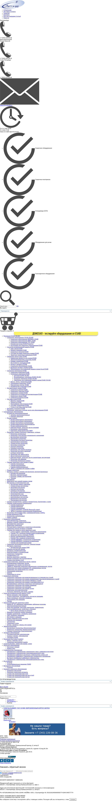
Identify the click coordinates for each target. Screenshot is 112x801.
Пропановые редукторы (18, 438)
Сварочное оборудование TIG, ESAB (22, 342)
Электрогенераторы (10, 626)
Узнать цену (7, 720)
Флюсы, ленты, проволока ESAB (21, 382)
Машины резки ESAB (17, 400)
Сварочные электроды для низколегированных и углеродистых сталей (30, 577)
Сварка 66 (10, 700)
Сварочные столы (13, 623)
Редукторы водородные (18, 434)
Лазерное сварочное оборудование (15, 669)
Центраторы (11, 621)
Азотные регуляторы (17, 489)
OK (18, 306)
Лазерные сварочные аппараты (17, 672)
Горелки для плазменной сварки (20, 542)
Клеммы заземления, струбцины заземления (21, 614)
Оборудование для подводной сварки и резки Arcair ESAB (29, 369)
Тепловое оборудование (11, 632)
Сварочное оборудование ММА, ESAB (23, 340)
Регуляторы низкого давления (20, 484)
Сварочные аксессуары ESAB (17, 356)
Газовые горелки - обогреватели (17, 636)
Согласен (72, 799)
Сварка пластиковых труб (15, 560)
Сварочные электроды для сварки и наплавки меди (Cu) (25, 582)
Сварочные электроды (11, 576)
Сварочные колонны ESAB (19, 397)
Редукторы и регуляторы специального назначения (27, 435)
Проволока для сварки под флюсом (18, 565)
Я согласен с (12, 773)
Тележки (13, 478)
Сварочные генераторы (15, 554)
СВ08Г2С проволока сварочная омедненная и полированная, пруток (29, 566)
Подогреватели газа (17, 494)
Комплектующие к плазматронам (17, 552)
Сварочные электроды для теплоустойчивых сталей (24, 580)
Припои (9, 572)
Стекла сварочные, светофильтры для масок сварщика (25, 596)
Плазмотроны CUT (13, 555)
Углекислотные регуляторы (19, 486)
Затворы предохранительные (20, 415)
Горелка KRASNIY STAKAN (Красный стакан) (25, 509)
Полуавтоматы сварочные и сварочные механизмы (24, 527)
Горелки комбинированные (19, 467)
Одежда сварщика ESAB (18, 350)
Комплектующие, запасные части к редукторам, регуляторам (30, 457)
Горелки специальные (17, 508)
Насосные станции (13, 647)
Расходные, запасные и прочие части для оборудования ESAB (27, 410)
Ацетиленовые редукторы (18, 441)
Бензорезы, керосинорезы (19, 429)
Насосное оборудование (12, 645)
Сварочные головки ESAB (19, 393)
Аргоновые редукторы (17, 445)
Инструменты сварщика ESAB (20, 363)
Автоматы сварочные (14, 546)
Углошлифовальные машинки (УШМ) (19, 664)
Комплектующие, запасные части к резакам (24, 427)
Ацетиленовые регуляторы (19, 497)
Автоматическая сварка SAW (19, 547)
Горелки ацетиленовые (17, 465)
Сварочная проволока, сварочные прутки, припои (20, 561)
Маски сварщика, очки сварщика (17, 595)
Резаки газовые (12, 418)
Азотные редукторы (16, 446)
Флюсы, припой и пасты (14, 640)
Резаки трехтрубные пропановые (21, 421)
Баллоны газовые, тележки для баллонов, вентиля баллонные (27, 471)
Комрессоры (11, 648)
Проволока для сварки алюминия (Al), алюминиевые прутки (26, 568)
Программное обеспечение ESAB (21, 404)
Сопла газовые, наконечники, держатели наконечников (28, 531)
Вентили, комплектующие (18, 475)
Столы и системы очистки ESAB (20, 407)
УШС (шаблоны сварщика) (15, 615)
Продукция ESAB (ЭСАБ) (12, 336)
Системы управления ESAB (19, 405)
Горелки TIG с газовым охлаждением (22, 538)
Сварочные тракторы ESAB (19, 391)
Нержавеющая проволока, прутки (18, 563)
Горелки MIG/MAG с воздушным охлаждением (25, 539)
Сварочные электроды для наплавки (19, 587)
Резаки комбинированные (18, 426)
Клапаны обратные (16, 416)
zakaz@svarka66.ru (6, 105)
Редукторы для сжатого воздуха (20, 449)
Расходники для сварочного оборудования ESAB (26, 345)
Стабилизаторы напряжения (13, 650)
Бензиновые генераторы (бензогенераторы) (21, 628)
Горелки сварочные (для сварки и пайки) (20, 462)
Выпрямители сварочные (15, 524)
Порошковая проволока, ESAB (20, 383)
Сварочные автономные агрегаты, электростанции (23, 544)
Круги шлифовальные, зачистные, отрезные (21, 609)
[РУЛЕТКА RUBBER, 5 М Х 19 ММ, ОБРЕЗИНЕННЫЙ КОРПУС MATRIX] (8, 713)
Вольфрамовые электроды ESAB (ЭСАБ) (27, 377)
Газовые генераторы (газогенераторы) (19, 631)
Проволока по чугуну (14, 574)
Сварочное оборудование (12, 519)
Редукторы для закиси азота (19, 454)
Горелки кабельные (16, 506)
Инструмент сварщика (14, 617)
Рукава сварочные (13, 470)
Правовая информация (7, 739)
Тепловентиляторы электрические (18, 634)
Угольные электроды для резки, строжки (20, 591)
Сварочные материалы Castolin (17, 642)
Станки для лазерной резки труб (17, 673)
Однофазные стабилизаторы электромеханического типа (25, 653)
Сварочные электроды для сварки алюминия (21, 585)
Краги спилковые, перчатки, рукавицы (19, 598)
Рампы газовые (12, 517)
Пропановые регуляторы (18, 500)
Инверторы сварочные (14, 525)
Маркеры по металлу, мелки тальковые (19, 612)
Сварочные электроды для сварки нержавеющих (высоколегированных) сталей (33, 579)
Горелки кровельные (17, 505)
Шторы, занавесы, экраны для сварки (19, 625)
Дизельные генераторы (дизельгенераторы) (21, 629)
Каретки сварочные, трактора (16, 557)
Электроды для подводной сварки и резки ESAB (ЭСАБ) (32, 380)
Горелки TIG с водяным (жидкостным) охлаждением (27, 533)
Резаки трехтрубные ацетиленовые (22, 423)
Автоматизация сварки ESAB (16, 388)
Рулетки (9, 662)
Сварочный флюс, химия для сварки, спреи (18, 643)
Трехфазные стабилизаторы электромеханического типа (25, 659)
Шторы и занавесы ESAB (18, 364)
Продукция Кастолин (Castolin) (13, 639)
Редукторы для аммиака (18, 459)
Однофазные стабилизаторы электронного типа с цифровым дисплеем (30, 651)
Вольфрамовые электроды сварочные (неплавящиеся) (25, 584)
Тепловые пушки (12, 637)
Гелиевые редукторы (17, 448)
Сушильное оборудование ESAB (21, 366)
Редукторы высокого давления (20, 451)
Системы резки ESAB (14, 399)
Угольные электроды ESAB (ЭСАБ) (25, 378)
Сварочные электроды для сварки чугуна (20, 588)
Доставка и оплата (10, 11)
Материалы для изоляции (12, 666)
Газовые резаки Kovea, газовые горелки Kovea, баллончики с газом (29, 501)
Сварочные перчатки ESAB (19, 352)
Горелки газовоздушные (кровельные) (19, 503)
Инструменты (8, 661)
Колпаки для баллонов (17, 473)
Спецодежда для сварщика (16, 599)
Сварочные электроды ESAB (19, 374)
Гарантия (7, 13)
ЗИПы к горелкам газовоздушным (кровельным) (26, 511)
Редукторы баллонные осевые (20, 460)
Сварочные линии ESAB (18, 396)
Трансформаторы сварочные (16, 520)
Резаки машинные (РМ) (14, 514)
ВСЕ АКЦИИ (4, 687)
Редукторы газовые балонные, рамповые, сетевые (23, 432)
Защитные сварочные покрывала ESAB (23, 355)
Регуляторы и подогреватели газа (18, 483)
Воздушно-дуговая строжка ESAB (21, 367)
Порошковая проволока (15, 571)
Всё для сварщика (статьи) (12, 16)
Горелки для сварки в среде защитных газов (21, 530)
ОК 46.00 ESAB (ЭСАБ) (21, 375)
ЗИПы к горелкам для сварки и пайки (22, 468)
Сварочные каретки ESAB (18, 389)
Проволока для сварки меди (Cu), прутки (20, 569)
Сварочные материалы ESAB (16, 370)
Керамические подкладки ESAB (20, 386)
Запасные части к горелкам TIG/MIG (22, 535)
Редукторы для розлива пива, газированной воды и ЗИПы (26, 513)
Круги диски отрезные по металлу (21, 610)
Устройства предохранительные (17, 413)
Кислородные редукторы (18, 437)
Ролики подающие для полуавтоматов (19, 558)
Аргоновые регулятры (17, 487)
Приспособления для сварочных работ (16, 602)
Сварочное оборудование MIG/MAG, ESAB (24, 339)
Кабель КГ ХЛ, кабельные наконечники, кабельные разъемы (26, 604)
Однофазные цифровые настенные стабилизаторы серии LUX (27, 655)
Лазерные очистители (14, 670)
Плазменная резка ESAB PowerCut (21, 344)
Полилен (10, 667)
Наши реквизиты (5, 763)
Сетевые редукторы (17, 453)
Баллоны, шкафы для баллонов (20, 476)
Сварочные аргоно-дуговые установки (19, 528)
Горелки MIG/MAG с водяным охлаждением (24, 541)
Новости (6, 18)
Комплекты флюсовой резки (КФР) (21, 430)
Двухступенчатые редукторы (19, 456)
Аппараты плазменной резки (16, 550)
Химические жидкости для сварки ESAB (23, 358)
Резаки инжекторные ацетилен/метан (22, 424)
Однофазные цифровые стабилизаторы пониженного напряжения (28, 656)
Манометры (11, 479)
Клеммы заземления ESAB (19, 361)
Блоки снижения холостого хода (17, 618)
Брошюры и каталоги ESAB (16, 408)
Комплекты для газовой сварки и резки (19, 481)
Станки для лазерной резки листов (18, 677)
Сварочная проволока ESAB (19, 372)
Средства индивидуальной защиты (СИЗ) (17, 593)
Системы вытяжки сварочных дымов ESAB (24, 353)
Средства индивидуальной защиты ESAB (20, 347)
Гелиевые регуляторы (17, 490)
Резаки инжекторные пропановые (21, 419)
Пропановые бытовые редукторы (21, 440)
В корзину (12, 721)
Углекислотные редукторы (19, 443)
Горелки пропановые (17, 464)
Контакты (7, 15)
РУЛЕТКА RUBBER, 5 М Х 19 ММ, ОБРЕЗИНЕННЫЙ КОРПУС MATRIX (27, 708)
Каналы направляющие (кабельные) (22, 536)
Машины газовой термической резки (19, 522)
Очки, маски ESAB (16, 348)
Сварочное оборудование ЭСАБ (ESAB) (20, 337)
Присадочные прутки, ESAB (19, 385)
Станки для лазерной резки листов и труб (20, 675)
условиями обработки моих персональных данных (12, 773)
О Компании (7, 10)
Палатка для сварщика (14, 620)
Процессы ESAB (15, 402)
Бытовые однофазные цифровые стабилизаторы (23, 658)
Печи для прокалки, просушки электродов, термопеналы (25, 607)
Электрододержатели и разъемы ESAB (23, 359)
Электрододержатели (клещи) (16, 606)
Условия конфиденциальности (10, 740)
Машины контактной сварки (16, 549)
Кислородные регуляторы (18, 495)
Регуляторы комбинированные (20, 492)
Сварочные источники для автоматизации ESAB (26, 394)
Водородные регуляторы (18, 498)
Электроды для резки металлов (17, 590)
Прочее (9, 601)
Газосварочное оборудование (13, 412)
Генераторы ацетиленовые (16, 516)
